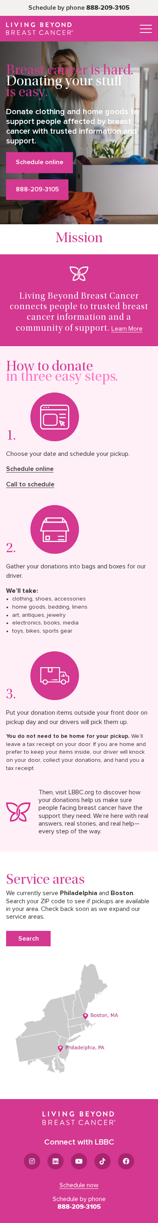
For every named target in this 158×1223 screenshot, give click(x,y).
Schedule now (79, 1185)
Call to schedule (30, 484)
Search (28, 939)
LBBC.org (81, 792)
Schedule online (39, 162)
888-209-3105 (108, 8)
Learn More (127, 328)
